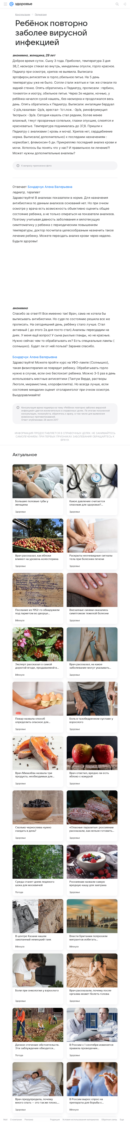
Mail (5, 1119)
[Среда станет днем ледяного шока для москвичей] (38, 870)
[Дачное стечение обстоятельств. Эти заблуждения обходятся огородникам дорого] (38, 1033)
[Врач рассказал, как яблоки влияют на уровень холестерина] (38, 544)
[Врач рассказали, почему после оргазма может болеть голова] (92, 978)
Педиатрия (41, 14)
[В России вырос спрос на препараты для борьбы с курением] (92, 1087)
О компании (16, 1119)
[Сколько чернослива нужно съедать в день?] (38, 815)
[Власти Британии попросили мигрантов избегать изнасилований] (92, 924)
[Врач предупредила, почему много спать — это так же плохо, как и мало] (38, 1087)
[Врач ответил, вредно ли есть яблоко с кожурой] (92, 761)
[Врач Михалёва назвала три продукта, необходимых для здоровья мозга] (38, 761)
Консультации (22, 14)
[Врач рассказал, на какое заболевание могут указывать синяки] (92, 652)
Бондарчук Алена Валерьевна (50, 187)
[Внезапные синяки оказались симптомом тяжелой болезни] (92, 598)
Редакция (55, 1119)
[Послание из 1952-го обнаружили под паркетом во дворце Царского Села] (38, 598)
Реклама (29, 1119)
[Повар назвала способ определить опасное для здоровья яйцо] (38, 707)
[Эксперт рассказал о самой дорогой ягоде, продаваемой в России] (38, 652)
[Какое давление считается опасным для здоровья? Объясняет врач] (92, 489)
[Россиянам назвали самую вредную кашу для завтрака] (92, 870)
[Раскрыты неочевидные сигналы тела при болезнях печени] (92, 544)
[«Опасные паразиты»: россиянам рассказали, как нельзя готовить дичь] (92, 815)
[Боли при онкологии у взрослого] (38, 978)
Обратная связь (109, 1119)
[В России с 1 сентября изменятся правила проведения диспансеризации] (92, 1033)
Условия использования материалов (80, 1119)
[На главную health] (23, 4)
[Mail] (11, 4)
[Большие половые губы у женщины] (38, 489)
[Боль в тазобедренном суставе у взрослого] (92, 707)
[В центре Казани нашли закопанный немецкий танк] (38, 924)
